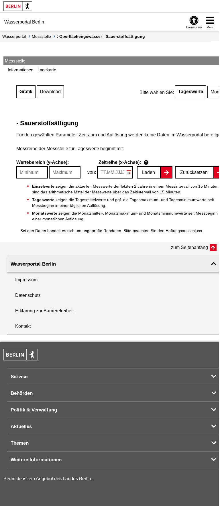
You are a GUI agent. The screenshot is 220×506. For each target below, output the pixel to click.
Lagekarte (47, 69)
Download (50, 91)
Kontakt (23, 326)
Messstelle (41, 36)
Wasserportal (14, 36)
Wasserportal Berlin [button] (33, 264)
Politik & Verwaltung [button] (34, 410)
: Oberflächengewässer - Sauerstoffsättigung (101, 36)
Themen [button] (20, 443)
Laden (148, 172)
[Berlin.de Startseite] (17, 6)
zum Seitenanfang (189, 247)
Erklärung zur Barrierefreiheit (44, 310)
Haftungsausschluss (184, 230)
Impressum (26, 279)
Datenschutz (28, 295)
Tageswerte (190, 91)
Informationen (20, 69)
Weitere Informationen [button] (36, 459)
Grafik (25, 91)
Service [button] (19, 376)
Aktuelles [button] (21, 426)
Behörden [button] (22, 393)
